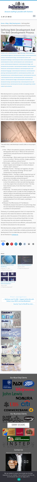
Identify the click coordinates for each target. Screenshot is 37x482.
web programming (27, 84)
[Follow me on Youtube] (9, 17)
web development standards (23, 79)
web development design (24, 64)
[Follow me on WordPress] (7, 17)
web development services (7, 77)
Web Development (15, 23)
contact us (15, 234)
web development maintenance (19, 70)
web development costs (19, 62)
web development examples (21, 66)
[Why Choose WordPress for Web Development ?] (8, 276)
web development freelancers (13, 68)
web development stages (11, 79)
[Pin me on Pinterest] (11, 17)
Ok (19, 479)
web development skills (19, 77)
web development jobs (25, 68)
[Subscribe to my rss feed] (2, 17)
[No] (35, 476)
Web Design (23, 53)
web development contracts (7, 62)
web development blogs (10, 57)
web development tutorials (16, 84)
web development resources (29, 75)
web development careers (22, 57)
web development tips (16, 81)
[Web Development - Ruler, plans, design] (18, 131)
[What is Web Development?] (25, 259)
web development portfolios (25, 73)
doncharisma (9, 86)
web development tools (26, 81)
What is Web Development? (25, 265)
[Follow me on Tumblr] (5, 17)
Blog (7, 23)
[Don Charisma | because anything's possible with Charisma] (18, 5)
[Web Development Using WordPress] (8, 259)
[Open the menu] (34, 16)
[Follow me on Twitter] (4, 17)
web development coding (29, 59)
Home (2, 23)
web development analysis (19, 55)
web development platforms (12, 73)
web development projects (17, 75)
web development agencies (7, 55)
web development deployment (12, 64)
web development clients (17, 59)
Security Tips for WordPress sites (23, 304)
